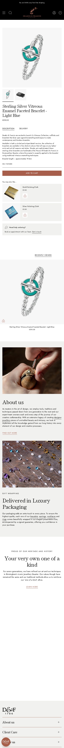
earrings (42, 516)
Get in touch (36, 232)
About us (8, 722)
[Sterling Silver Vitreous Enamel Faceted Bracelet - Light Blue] (32, 292)
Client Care (9, 732)
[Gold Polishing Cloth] (11, 193)
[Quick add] (3, 320)
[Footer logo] (9, 710)
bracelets (34, 516)
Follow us (8, 742)
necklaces (51, 516)
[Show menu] (4, 13)
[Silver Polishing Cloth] (11, 212)
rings (4, 519)
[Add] (25, 195)
